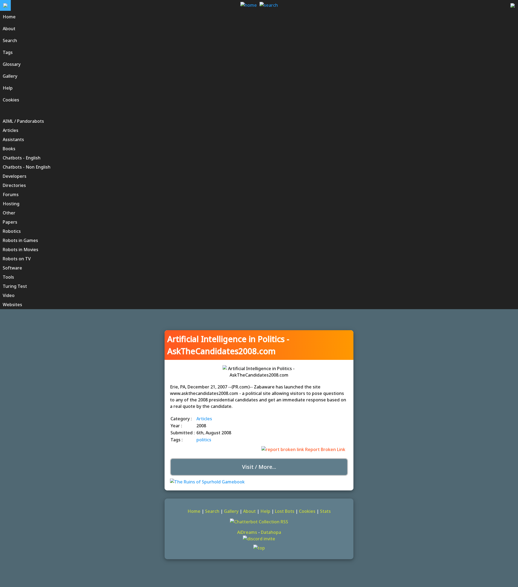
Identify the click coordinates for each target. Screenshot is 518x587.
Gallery (231, 511)
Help (265, 511)
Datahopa (271, 532)
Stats (325, 511)
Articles (204, 419)
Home (194, 511)
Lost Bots (284, 511)
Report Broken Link (324, 449)
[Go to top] (259, 548)
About (249, 511)
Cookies (307, 511)
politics (203, 440)
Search (212, 511)
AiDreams (247, 532)
